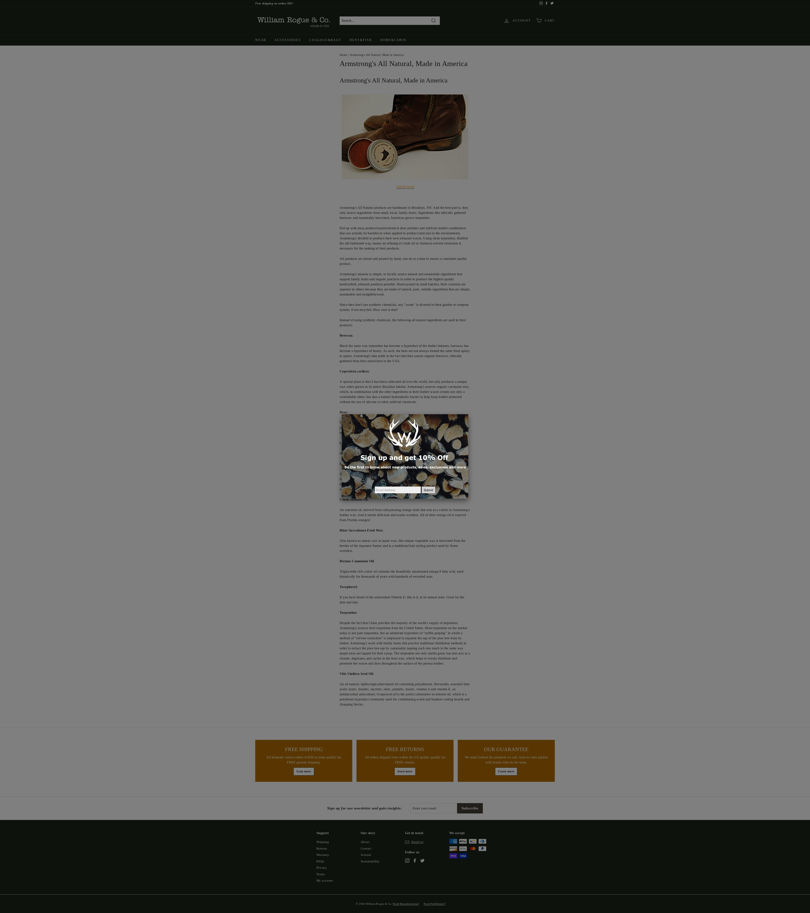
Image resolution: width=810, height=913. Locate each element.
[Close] (468, 414)
